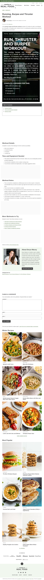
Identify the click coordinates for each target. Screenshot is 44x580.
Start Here (40, 3)
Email (3, 316)
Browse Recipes (18, 5)
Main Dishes (26, 5)
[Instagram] (18, 572)
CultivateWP (39, 578)
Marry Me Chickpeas (28, 364)
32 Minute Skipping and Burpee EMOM (12, 225)
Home (3, 10)
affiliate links (10, 24)
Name (3, 312)
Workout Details (8, 108)
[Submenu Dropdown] (22, 5)
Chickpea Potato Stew (28, 433)
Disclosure (27, 578)
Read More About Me (27, 268)
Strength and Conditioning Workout (11, 223)
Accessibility (19, 578)
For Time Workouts (22, 274)
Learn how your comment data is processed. (28, 326)
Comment (4, 299)
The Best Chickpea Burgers (10, 474)
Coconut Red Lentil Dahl (9, 509)
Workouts (7, 10)
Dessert (38, 5)
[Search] (15, 8)
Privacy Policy (32, 578)
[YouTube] (21, 572)
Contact (33, 3)
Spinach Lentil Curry (8, 364)
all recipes (22, 548)
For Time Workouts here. (13, 244)
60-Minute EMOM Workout (10, 226)
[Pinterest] (25, 572)
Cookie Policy (23, 578)
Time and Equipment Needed (11, 109)
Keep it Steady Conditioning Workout (12, 228)
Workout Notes (8, 111)
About (37, 3)
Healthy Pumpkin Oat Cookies (10, 544)
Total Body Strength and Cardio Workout (13, 221)
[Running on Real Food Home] (7, 5)
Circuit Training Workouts (14, 274)
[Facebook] (23, 572)
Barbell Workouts (5, 274)
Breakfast (33, 5)
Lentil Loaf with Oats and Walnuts (11, 433)
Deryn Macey (9, 20)
